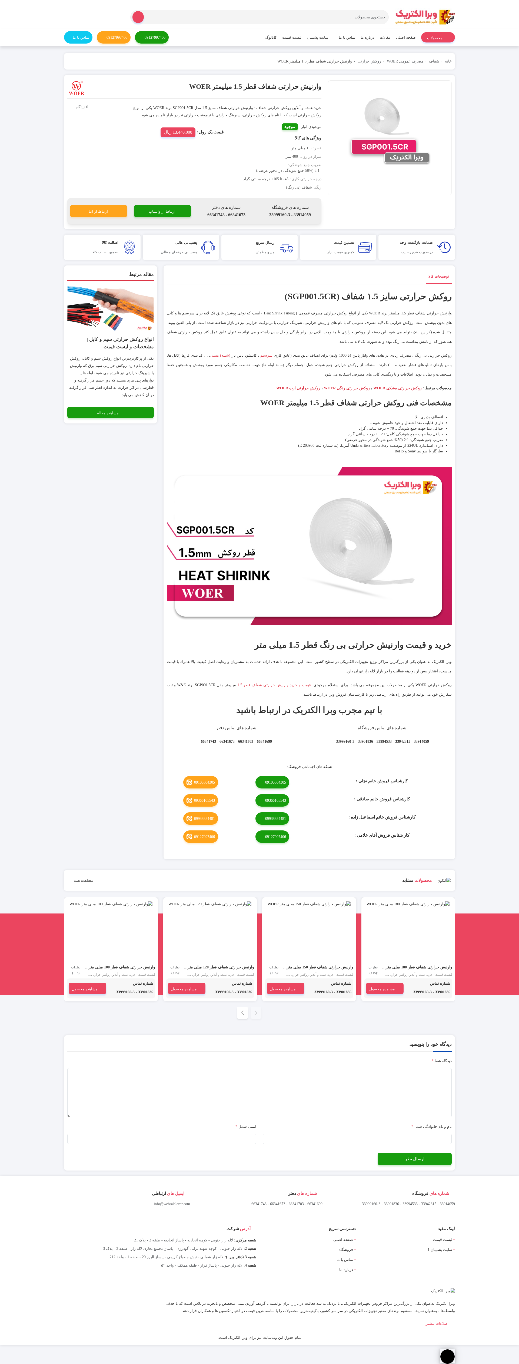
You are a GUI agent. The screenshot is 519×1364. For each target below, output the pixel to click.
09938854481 (275, 819)
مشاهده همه (83, 881)
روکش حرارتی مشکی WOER (397, 388)
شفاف (434, 61)
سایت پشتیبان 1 (440, 1250)
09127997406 (155, 37)
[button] (242, 1013)
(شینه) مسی (220, 355)
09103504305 (275, 782)
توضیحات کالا (438, 276)
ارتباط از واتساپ (162, 211)
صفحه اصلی (406, 37)
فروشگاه (346, 1250)
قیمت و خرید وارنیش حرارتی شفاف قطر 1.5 (274, 685)
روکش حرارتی (369, 61)
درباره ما (367, 37)
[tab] (439, 277)
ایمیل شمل (245, 1127)
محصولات (435, 38)
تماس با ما (347, 37)
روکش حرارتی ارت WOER (297, 388)
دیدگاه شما (442, 1061)
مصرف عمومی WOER (405, 61)
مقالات (385, 37)
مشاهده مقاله (108, 413)
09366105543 (275, 800)
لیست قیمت (291, 37)
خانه (448, 61)
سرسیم (266, 355)
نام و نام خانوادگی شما (431, 1127)
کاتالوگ (271, 37)
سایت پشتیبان (317, 37)
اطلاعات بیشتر (438, 1324)
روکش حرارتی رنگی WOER (346, 388)
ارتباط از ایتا (98, 211)
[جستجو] (138, 17)
